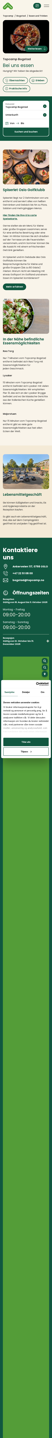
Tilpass (24, 751)
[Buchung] (37, 6)
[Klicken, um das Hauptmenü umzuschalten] (46, 6)
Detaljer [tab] (26, 692)
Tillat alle (26, 742)
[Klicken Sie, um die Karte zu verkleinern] (45, 667)
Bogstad (21, 15)
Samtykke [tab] (9, 692)
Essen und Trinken (38, 15)
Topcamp (8, 15)
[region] (26, 996)
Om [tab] (42, 692)
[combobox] (26, 106)
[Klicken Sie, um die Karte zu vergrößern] (45, 661)
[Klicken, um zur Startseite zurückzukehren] (8, 6)
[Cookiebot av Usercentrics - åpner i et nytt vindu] (37, 684)
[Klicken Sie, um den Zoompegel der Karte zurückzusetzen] (45, 674)
